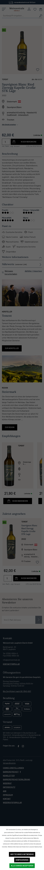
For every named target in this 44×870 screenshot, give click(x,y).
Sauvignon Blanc (14, 107)
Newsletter (9, 775)
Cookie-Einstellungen (13, 768)
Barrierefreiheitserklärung (16, 779)
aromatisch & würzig (16, 112)
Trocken (10, 119)
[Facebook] (18, 746)
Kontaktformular (11, 664)
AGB (4, 791)
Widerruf (7, 783)
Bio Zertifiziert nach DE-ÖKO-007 (17, 691)
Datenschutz (9, 787)
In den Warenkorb (28, 142)
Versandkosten (9, 763)
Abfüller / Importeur (33, 271)
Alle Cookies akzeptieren (22, 866)
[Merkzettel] (35, 9)
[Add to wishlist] (37, 69)
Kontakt (7, 799)
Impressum (8, 795)
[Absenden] (38, 620)
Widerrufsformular (12, 802)
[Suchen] (40, 15)
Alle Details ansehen (9, 125)
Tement (5, 79)
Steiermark (12, 101)
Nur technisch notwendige (22, 854)
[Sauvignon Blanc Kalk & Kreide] (9, 465)
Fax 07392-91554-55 (11, 656)
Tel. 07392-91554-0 (10, 653)
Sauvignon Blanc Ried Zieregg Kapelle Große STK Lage (29, 529)
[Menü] (4, 9)
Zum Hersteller (12, 348)
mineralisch (23, 115)
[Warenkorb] (40, 9)
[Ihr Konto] (29, 9)
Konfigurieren (22, 860)
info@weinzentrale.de (11, 660)
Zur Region (9, 427)
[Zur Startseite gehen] (16, 9)
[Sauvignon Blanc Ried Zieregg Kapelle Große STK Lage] (11, 541)
